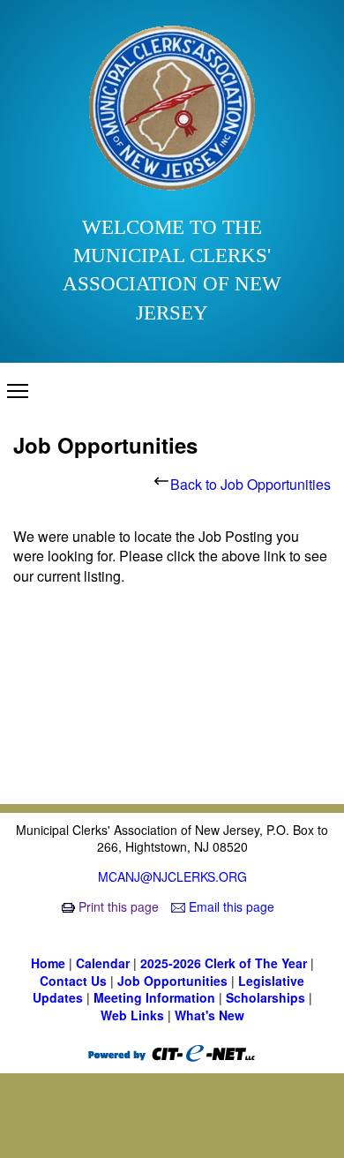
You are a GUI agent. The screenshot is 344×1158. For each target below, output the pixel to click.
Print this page (118, 906)
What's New (209, 1015)
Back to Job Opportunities (250, 484)
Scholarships (267, 997)
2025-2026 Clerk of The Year (225, 963)
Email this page (229, 906)
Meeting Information (156, 997)
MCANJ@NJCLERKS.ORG (172, 876)
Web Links (134, 1015)
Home (50, 963)
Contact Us (75, 980)
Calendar (104, 963)
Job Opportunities (174, 980)
